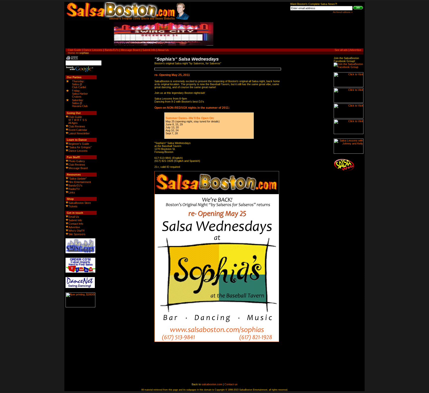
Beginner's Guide (79, 143)
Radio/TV (74, 188)
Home (71, 52)
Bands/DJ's (112, 49)
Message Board (130, 49)
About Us (163, 49)
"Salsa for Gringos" (80, 147)
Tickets (73, 206)
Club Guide (74, 49)
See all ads (341, 49)
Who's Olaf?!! (77, 230)
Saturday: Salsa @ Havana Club (80, 103)
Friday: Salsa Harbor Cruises (80, 93)
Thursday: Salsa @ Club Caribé (79, 84)
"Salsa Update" (78, 178)
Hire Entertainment (80, 181)
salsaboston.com (212, 384)
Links (72, 192)
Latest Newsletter (79, 133)
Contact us (231, 384)
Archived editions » (343, 12)
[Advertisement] (314, 34)
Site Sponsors (77, 234)
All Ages (73, 122)
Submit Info (149, 49)
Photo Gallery (77, 161)
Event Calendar (78, 129)
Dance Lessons (93, 49)
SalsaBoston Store (80, 202)
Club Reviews (77, 126)
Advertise (355, 49)
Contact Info (76, 223)
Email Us (74, 216)
